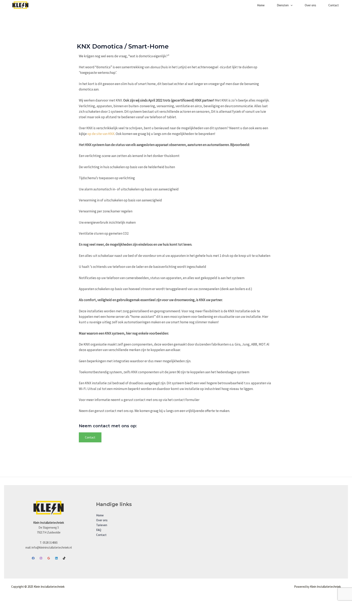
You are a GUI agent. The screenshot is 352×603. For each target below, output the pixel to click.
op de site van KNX (100, 133)
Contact (333, 5)
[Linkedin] (56, 558)
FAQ (98, 530)
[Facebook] (33, 558)
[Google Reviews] (48, 558)
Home (261, 5)
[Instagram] (41, 558)
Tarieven (101, 525)
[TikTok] (64, 558)
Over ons (310, 5)
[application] (291, 5)
